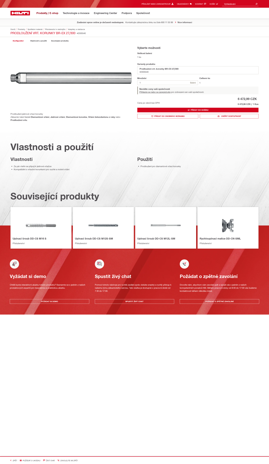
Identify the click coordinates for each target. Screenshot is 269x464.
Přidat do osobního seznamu (169, 116)
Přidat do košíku (199, 110)
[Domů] (20, 13)
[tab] (18, 41)
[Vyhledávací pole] (256, 4)
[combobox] (240, 4)
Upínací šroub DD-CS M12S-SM (94, 238)
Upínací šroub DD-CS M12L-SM (156, 238)
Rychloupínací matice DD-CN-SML (220, 238)
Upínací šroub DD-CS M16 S (29, 238)
